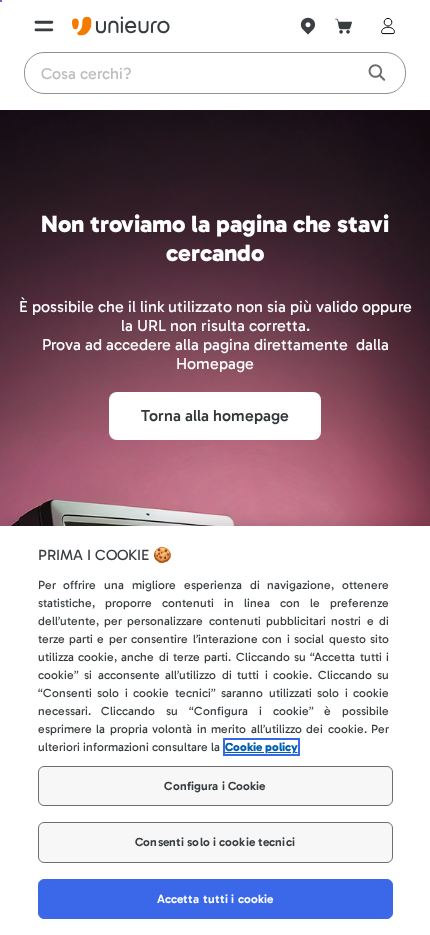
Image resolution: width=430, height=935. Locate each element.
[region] (215, 730)
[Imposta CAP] (308, 26)
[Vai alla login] (384, 26)
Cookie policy (261, 747)
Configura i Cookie (214, 786)
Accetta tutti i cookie (215, 899)
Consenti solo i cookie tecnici (215, 842)
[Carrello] (344, 26)
